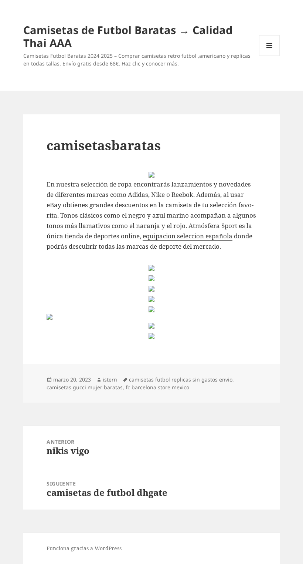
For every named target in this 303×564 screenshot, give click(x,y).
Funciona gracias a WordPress (84, 548)
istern (110, 379)
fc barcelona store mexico (157, 387)
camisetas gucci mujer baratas (85, 387)
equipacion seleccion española (187, 236)
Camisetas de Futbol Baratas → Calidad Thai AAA (127, 36)
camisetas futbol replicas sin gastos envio (180, 379)
